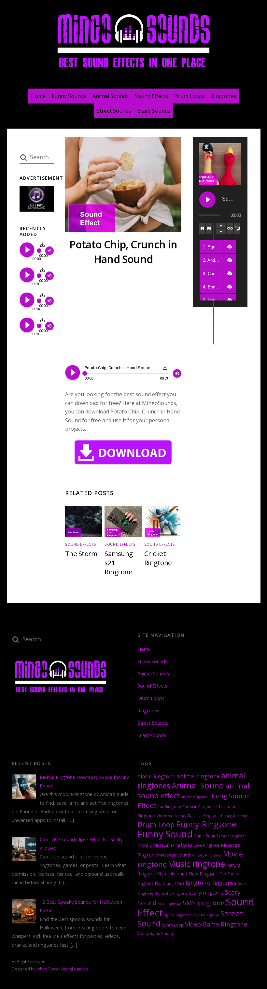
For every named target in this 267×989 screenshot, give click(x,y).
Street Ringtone (205, 914)
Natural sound (172, 874)
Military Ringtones (206, 855)
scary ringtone (206, 892)
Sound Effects (151, 96)
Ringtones (223, 96)
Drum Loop (156, 824)
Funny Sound (164, 834)
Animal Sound (198, 785)
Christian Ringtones (198, 806)
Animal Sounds (110, 96)
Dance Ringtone (234, 816)
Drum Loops (189, 96)
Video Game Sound (155, 933)
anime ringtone (194, 797)
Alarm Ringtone (156, 776)
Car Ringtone (169, 806)
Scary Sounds (154, 110)
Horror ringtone (233, 836)
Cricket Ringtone (158, 558)
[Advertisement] (123, 316)
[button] (229, 246)
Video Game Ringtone (216, 924)
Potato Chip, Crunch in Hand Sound (123, 251)
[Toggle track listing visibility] (237, 228)
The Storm (81, 553)
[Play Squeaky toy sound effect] (207, 199)
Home (38, 96)
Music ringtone (196, 864)
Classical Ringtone (203, 815)
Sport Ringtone (177, 915)
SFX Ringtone (169, 903)
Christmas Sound (171, 816)
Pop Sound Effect (169, 883)
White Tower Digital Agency (62, 969)
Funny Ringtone (206, 824)
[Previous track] (202, 228)
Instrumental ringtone (164, 844)
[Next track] (209, 228)
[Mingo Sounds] (133, 69)
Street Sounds (114, 110)
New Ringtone (203, 874)
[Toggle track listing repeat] (230, 228)
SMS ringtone (203, 902)
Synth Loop (173, 925)
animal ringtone (198, 776)
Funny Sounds (69, 96)
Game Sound (206, 836)
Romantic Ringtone (171, 893)
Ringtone (198, 882)
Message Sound (174, 855)
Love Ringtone (206, 845)
